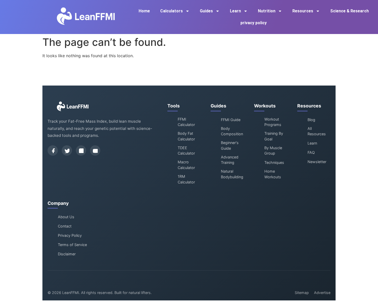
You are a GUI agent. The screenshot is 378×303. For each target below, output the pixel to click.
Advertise (322, 292)
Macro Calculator (186, 165)
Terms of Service (72, 244)
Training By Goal (273, 136)
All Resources (317, 131)
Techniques (274, 162)
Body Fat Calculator (186, 136)
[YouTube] (95, 150)
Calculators (171, 11)
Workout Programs (272, 122)
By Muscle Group (273, 151)
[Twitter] (67, 150)
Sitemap (302, 292)
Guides (206, 11)
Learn (235, 11)
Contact (64, 226)
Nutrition (266, 11)
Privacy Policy (70, 235)
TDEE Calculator (186, 151)
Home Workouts (272, 174)
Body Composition (232, 131)
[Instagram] (81, 150)
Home (144, 11)
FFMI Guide (230, 119)
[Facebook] (53, 150)
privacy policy (253, 22)
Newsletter (317, 161)
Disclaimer (67, 254)
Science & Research (349, 11)
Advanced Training (229, 160)
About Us (66, 217)
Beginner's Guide (230, 145)
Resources (302, 11)
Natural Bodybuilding (232, 174)
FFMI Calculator (186, 122)
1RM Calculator (186, 179)
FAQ (311, 152)
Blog (311, 119)
